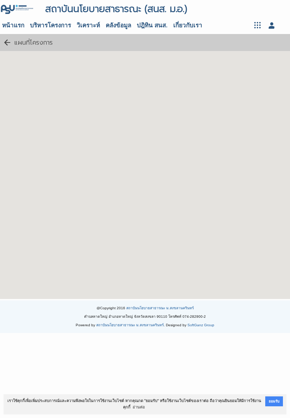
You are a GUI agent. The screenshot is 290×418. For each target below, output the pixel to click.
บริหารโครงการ (50, 25)
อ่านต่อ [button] (139, 407)
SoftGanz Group (200, 325)
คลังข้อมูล (118, 25)
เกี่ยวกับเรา (187, 25)
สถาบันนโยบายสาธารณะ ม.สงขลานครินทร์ (160, 308)
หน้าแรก (13, 25)
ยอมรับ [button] (274, 401)
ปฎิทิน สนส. (152, 25)
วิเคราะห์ (88, 25)
